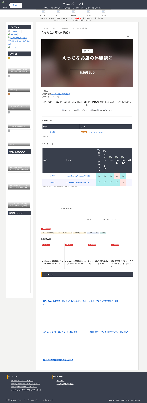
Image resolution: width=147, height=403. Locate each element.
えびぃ (97, 233)
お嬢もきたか (16, 5)
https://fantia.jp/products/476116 (78, 176)
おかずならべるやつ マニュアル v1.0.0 (26, 390)
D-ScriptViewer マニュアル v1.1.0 (24, 387)
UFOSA (58, 233)
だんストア (21, 400)
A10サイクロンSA (48, 233)
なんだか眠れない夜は (65, 384)
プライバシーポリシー (34, 400)
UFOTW (77, 233)
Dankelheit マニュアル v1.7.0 (22, 381)
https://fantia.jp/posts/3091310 (77, 182)
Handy (84, 233)
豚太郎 (103, 233)
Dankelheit (60, 381)
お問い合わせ (47, 400)
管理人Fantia (12, 400)
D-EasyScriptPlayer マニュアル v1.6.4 (25, 384)
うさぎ (90, 233)
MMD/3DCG (46, 229)
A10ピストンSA (67, 233)
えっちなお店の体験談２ (60, 94)
